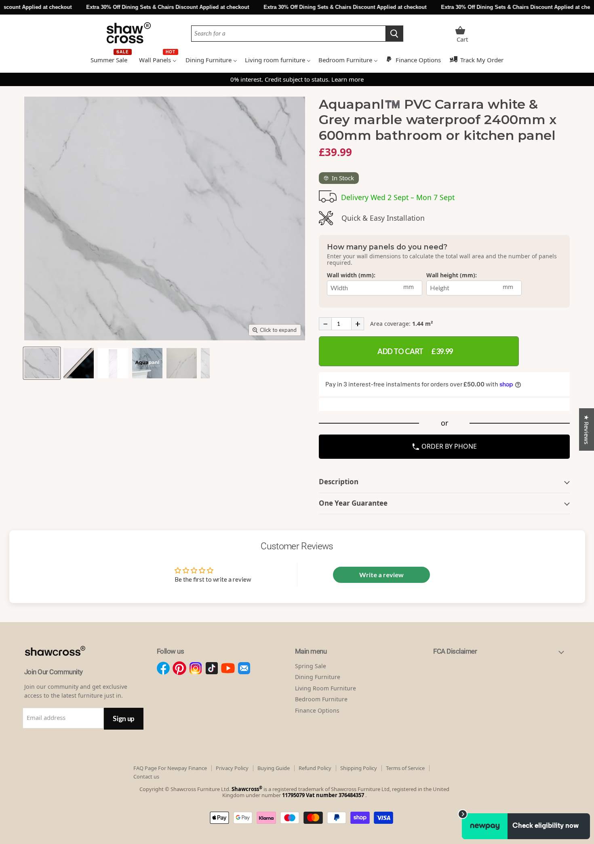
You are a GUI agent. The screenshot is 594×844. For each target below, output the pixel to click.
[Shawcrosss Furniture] (63, 664)
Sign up (124, 718)
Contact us (146, 776)
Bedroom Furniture (321, 699)
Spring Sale (310, 666)
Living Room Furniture (325, 688)
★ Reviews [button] (587, 429)
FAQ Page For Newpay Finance (170, 768)
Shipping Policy (358, 768)
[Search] (394, 33)
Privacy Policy (232, 768)
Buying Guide (273, 768)
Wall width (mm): (351, 275)
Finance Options (317, 710)
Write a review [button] (381, 574)
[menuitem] (111, 59)
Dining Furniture (317, 677)
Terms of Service (405, 768)
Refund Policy (315, 768)
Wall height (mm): (451, 275)
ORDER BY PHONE (448, 446)
